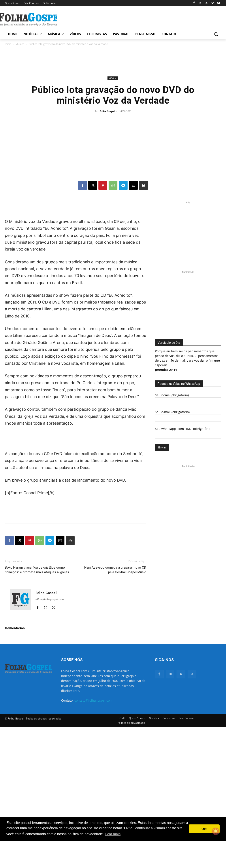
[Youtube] (218, 3)
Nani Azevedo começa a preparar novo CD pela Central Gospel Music (115, 570)
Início (8, 44)
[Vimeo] (212, 3)
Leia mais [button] (113, 834)
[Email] (133, 185)
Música (19, 44)
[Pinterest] (102, 185)
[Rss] (192, 674)
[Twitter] (181, 674)
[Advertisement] (108, 19)
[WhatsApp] (113, 185)
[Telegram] (123, 185)
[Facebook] (194, 3)
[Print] (143, 185)
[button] (216, 34)
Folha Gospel (107, 111)
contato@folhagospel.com (93, 700)
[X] (206, 3)
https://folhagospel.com (50, 599)
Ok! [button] (204, 829)
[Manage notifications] (215, 831)
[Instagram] (200, 3)
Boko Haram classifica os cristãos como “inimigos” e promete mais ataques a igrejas (37, 570)
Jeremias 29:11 (166, 370)
